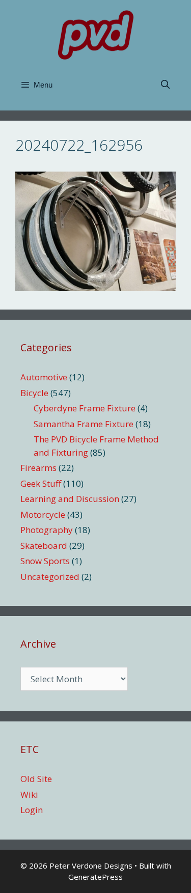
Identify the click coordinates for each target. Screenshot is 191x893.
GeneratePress (95, 877)
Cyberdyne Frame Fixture (84, 408)
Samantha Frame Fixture (83, 424)
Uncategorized (49, 576)
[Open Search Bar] (165, 85)
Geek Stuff (40, 483)
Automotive (43, 377)
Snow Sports (45, 561)
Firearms (38, 467)
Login (31, 810)
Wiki (29, 794)
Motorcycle (42, 514)
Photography (46, 530)
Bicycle (34, 393)
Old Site (36, 779)
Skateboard (43, 545)
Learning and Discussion (69, 499)
